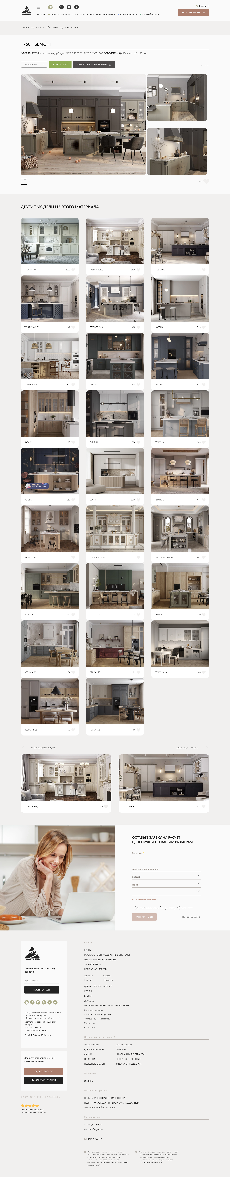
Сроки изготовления (128, 1059)
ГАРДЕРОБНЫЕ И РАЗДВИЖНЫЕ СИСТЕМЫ (107, 954)
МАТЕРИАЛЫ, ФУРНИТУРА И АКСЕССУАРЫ (106, 1005)
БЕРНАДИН (95, 615)
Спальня (107, 976)
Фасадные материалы (95, 1010)
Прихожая (108, 980)
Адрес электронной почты (145, 869)
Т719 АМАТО (30, 270)
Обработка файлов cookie (99, 1107)
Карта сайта (94, 1139)
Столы (88, 991)
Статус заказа (80, 14)
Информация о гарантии (131, 1054)
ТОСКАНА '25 (95, 730)
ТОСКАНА (28, 615)
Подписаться (41, 990)
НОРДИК (159, 327)
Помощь (121, 1049)
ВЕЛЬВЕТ (28, 500)
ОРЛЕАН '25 (95, 672)
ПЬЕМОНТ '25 (30, 730)
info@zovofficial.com (41, 1035)
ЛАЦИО (158, 615)
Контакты (95, 14)
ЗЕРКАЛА (89, 1000)
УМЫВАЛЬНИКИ (93, 964)
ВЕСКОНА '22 (161, 442)
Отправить (142, 917)
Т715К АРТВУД (96, 270)
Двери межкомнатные (98, 986)
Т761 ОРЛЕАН (161, 270)
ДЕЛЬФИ (94, 500)
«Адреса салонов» (155, 1162)
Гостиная (88, 976)
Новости (89, 1059)
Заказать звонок (45, 1080)
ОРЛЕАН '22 (95, 385)
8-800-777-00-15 (32, 1028)
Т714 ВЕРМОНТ (31, 327)
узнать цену (60, 65)
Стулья (88, 996)
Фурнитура (89, 1023)
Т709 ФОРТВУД (31, 385)
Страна (136, 876)
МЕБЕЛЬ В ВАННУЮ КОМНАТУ (100, 959)
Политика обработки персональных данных (111, 1102)
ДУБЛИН (94, 442)
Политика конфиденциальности (104, 1098)
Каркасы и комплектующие (97, 1014)
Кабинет (88, 980)
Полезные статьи (94, 1063)
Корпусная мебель (95, 969)
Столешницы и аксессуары (97, 1019)
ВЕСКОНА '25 (30, 672)
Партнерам (109, 14)
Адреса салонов (60, 14)
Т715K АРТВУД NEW (99, 557)
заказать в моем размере (92, 65)
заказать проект (192, 13)
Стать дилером (128, 14)
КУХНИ (88, 950)
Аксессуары (89, 1027)
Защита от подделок (128, 1063)
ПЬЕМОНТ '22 (161, 385)
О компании (91, 1044)
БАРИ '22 (28, 442)
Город (136, 884)
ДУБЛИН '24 (29, 557)
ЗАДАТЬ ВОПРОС (44, 1071)
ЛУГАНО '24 (160, 500)
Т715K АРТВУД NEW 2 (164, 557)
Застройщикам (150, 14)
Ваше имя (138, 853)
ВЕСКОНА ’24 (161, 672)
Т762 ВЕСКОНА (96, 327)
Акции (88, 1054)
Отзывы (88, 1081)
